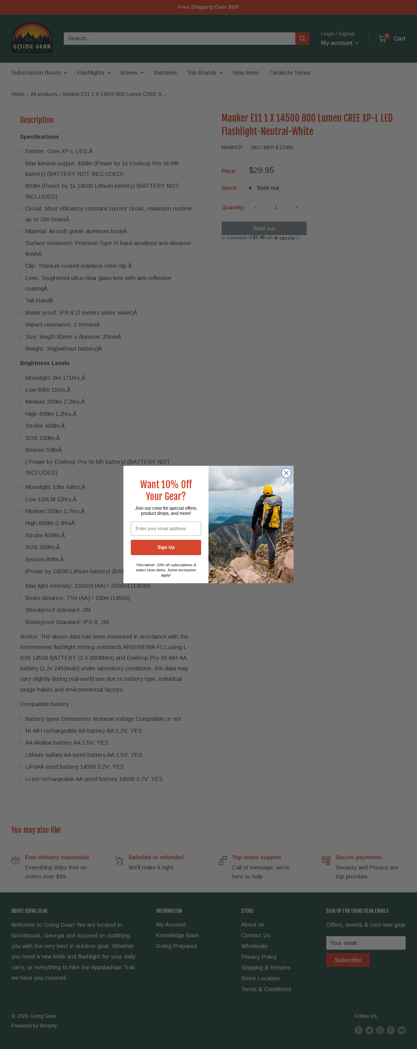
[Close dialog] (286, 473)
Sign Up (166, 547)
